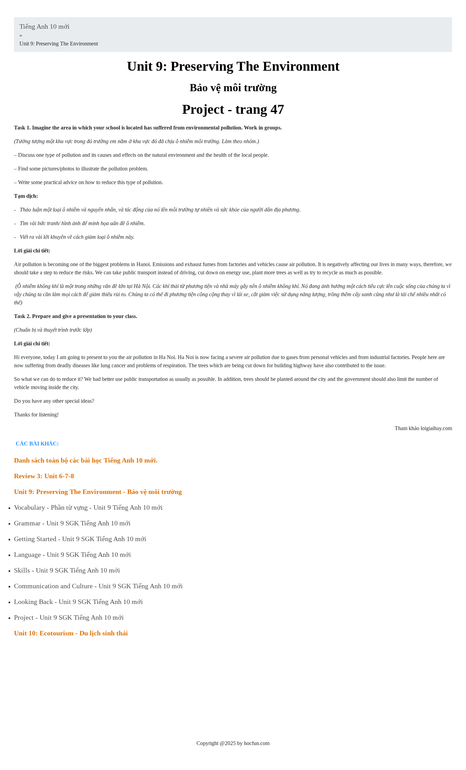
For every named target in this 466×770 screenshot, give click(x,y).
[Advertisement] (218, 691)
